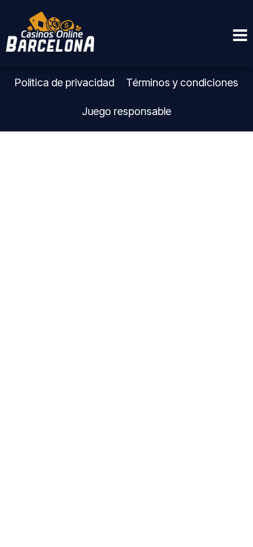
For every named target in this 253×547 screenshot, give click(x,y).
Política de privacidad (64, 82)
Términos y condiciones (182, 82)
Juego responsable (126, 111)
